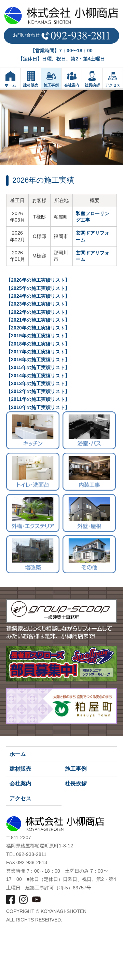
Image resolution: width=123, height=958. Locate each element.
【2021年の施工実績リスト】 (38, 320)
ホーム (18, 754)
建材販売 (20, 769)
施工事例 (76, 769)
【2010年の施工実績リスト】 (38, 407)
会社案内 (20, 783)
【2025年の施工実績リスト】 (38, 288)
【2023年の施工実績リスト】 (38, 304)
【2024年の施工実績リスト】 (38, 296)
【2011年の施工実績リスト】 (38, 399)
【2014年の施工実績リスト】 (38, 375)
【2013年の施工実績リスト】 (38, 383)
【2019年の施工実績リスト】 (38, 335)
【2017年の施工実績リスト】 (38, 351)
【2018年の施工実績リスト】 (38, 344)
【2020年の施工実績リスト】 (38, 327)
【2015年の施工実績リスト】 (38, 367)
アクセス (20, 798)
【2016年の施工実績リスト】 (38, 359)
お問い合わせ (27, 35)
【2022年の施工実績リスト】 (38, 312)
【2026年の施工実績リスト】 (38, 280)
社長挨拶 (76, 783)
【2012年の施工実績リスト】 (38, 391)
